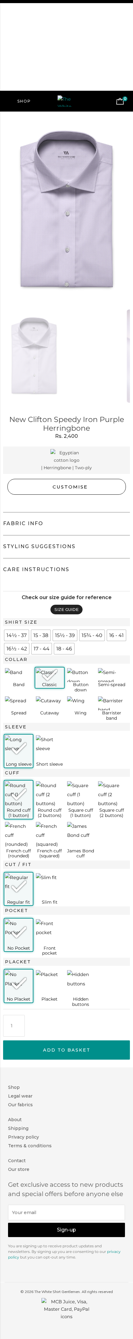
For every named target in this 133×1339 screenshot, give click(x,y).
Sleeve (16, 727)
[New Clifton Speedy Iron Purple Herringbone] (66, 210)
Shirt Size (21, 622)
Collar (16, 659)
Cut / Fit (18, 864)
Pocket (16, 910)
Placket (18, 962)
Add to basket (66, 1050)
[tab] (66, 524)
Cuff (12, 773)
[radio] (16, 635)
